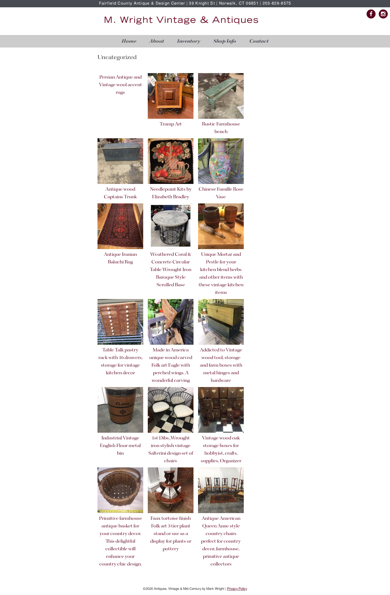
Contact (258, 41)
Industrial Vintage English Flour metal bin (120, 445)
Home (129, 41)
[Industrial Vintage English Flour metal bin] (120, 432)
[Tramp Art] (170, 118)
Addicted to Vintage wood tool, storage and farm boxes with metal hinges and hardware (221, 365)
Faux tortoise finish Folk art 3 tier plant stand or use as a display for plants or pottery (170, 534)
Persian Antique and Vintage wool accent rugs (120, 85)
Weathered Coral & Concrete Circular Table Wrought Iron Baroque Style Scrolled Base (170, 270)
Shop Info (224, 41)
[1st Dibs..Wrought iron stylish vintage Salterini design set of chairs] (170, 432)
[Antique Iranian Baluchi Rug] (120, 248)
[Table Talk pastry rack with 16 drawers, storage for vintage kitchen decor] (120, 344)
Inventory (188, 41)
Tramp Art (171, 124)
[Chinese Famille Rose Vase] (221, 183)
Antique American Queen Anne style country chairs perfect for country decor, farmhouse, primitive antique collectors (221, 541)
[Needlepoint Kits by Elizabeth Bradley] (170, 183)
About (156, 41)
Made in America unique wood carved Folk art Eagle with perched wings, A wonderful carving (170, 365)
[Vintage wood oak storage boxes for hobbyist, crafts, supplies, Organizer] (221, 432)
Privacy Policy (237, 588)
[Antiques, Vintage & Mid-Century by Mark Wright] (181, 24)
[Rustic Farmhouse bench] (221, 118)
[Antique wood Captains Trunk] (120, 183)
